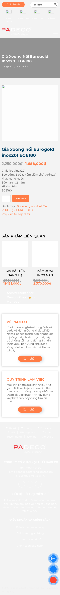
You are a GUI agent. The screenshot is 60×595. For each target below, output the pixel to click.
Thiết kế (11, 428)
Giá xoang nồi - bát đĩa (32, 206)
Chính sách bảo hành (30, 545)
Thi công (26, 428)
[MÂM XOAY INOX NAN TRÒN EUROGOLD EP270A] (45, 254)
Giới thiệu (47, 436)
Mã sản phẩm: (10, 186)
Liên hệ (31, 436)
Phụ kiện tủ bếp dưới (16, 214)
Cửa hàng (47, 432)
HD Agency (8, 591)
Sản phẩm (22, 66)
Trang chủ (7, 66)
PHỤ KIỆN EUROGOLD (17, 210)
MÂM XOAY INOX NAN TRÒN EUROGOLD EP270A (45, 273)
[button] (55, 32)
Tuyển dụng (14, 436)
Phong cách (28, 432)
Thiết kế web (47, 588)
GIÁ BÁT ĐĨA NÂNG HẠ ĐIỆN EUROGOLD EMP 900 (15, 273)
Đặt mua (21, 198)
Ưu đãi (11, 432)
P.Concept (44, 428)
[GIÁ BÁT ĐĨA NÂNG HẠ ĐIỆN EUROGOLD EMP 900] (15, 254)
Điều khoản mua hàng (30, 527)
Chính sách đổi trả (30, 539)
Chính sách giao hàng (30, 533)
